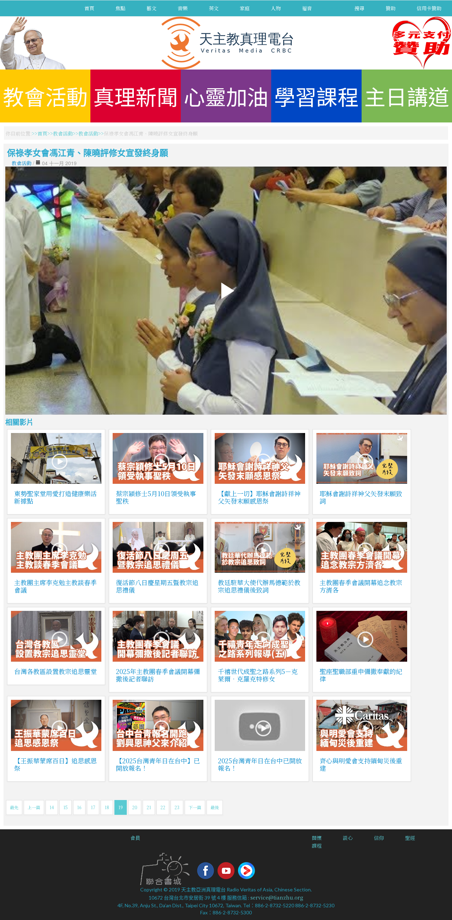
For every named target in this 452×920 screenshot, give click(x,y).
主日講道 (406, 95)
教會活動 (45, 95)
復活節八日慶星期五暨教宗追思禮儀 (157, 586)
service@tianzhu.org (276, 897)
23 (176, 807)
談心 (348, 837)
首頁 (89, 8)
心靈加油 (226, 95)
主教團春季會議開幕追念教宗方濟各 (361, 586)
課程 (317, 845)
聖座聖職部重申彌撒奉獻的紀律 (361, 675)
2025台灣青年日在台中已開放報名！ (260, 764)
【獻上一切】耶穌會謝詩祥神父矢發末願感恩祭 (259, 497)
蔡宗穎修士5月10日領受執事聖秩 (156, 497)
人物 (276, 8)
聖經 (410, 837)
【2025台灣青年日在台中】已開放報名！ (158, 764)
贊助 (391, 8)
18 (107, 807)
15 (65, 807)
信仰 (379, 837)
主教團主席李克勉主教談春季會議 (55, 586)
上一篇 (34, 807)
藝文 (151, 8)
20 (134, 807)
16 (79, 807)
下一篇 (195, 807)
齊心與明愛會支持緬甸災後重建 (361, 764)
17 (93, 807)
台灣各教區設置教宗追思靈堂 (55, 671)
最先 (14, 807)
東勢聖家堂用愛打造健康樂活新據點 (55, 497)
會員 (135, 837)
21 (149, 807)
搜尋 (359, 8)
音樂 (183, 8)
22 (162, 807)
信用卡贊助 (429, 8)
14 (51, 807)
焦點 (120, 8)
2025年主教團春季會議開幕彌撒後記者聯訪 (158, 675)
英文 (214, 8)
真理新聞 (135, 95)
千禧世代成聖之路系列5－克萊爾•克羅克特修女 (258, 675)
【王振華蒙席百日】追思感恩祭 (55, 764)
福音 (307, 8)
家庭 (245, 8)
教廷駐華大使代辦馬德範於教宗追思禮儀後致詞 (259, 586)
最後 (214, 807)
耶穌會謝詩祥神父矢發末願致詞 (361, 497)
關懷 (317, 837)
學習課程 (316, 95)
